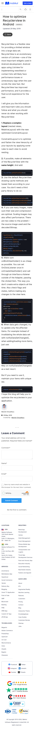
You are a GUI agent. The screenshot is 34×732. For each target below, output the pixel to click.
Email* (4, 474)
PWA (3, 608)
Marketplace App (7, 574)
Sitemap (21, 623)
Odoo (3, 646)
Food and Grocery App (25, 560)
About (20, 583)
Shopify (4, 649)
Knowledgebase (23, 614)
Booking (4, 604)
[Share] (25, 9)
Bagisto (4, 652)
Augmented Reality (24, 589)
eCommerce (5, 571)
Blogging (4, 589)
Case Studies (22, 617)
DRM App (4, 611)
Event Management (24, 541)
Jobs (19, 626)
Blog (19, 608)
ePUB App (5, 617)
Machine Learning (23, 592)
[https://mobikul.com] (11, 3)
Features (21, 595)
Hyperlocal (5, 577)
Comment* (5, 448)
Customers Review (24, 620)
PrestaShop (5, 633)
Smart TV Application (8, 592)
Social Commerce (7, 580)
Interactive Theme (24, 611)
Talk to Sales (28, 3)
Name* (4, 463)
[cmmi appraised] (17, 704)
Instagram (13, 668)
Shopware (5, 655)
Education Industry (24, 563)
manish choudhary (7, 412)
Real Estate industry (24, 569)
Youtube (13, 672)
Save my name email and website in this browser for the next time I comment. (16, 486)
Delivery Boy (5, 586)
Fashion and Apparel (24, 573)
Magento (4, 627)
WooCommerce (6, 643)
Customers (21, 598)
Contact (20, 605)
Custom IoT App (6, 614)
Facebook (14, 664)
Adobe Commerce (7, 630)
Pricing (20, 601)
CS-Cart (4, 639)
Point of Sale (5, 595)
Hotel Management (24, 538)
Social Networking (24, 566)
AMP (3, 598)
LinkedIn (23, 668)
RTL (19, 586)
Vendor (4, 583)
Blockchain (5, 601)
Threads (22, 672)
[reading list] (30, 9)
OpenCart (5, 636)
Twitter (23, 664)
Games (20, 535)
